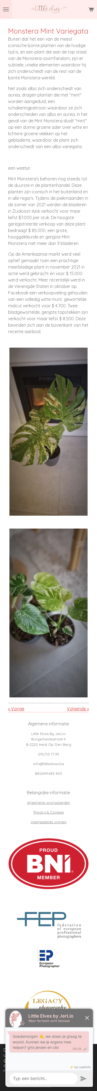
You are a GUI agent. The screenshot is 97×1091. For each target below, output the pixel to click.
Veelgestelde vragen (49, 822)
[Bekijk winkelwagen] (91, 9)
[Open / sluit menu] (6, 9)
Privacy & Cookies (48, 812)
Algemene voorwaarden (48, 802)
